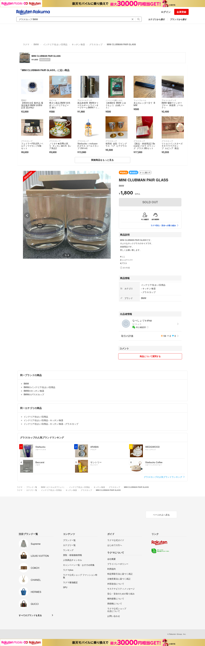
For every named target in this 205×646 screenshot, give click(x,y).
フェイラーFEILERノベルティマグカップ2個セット (32, 146)
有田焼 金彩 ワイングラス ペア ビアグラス (116, 144)
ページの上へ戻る (161, 514)
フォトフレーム (140, 100)
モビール (52, 100)
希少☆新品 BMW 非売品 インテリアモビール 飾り (59, 105)
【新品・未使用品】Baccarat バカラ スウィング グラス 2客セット (144, 146)
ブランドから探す (178, 19)
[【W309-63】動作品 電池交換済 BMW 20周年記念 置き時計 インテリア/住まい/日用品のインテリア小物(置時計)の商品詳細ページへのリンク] (32, 87)
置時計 (24, 100)
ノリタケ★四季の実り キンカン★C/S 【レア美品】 (60, 146)
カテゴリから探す (156, 19)
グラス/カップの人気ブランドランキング (163, 476)
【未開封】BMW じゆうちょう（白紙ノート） (116, 105)
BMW (36, 44)
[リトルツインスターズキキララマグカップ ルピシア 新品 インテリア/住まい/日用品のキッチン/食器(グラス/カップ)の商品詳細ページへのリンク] (173, 127)
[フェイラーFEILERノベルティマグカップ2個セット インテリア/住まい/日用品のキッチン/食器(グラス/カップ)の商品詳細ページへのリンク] (32, 127)
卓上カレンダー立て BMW (144, 104)
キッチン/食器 (78, 44)
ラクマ (26, 44)
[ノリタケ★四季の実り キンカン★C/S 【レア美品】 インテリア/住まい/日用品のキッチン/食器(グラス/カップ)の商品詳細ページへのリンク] (60, 127)
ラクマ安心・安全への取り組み (163, 225)
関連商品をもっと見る (102, 160)
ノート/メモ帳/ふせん (114, 100)
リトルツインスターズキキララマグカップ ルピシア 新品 (172, 146)
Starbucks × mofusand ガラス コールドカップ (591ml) (88, 146)
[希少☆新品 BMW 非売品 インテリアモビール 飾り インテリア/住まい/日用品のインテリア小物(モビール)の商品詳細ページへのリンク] (60, 87)
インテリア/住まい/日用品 (55, 44)
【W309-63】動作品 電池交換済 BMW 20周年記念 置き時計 (32, 105)
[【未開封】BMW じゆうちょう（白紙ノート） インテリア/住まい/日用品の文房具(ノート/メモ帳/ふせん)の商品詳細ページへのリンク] (117, 87)
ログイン (166, 12)
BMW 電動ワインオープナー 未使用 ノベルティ (172, 105)
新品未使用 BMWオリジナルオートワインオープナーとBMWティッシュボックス (88, 106)
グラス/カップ (95, 44)
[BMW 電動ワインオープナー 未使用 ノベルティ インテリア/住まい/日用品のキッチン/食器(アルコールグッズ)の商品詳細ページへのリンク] (173, 87)
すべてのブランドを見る (30, 615)
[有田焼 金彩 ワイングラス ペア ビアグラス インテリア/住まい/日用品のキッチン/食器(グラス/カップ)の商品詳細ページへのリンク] (117, 127)
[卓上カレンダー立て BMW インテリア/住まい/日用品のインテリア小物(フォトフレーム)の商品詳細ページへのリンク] (145, 87)
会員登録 (181, 12)
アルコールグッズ (84, 100)
